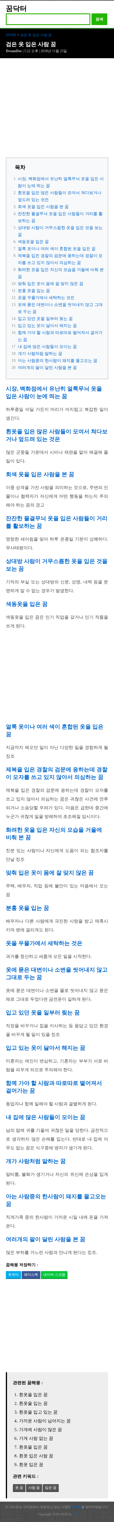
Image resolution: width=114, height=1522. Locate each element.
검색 (99, 19)
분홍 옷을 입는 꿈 (34, 290)
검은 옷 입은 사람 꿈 (36, 35)
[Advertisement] (57, 109)
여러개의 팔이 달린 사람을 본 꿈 (47, 367)
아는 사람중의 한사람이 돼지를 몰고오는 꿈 (57, 360)
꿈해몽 (76, 1507)
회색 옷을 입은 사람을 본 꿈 (43, 207)
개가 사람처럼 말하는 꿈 (40, 353)
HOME (11, 35)
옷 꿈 (19, 1488)
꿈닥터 (16, 8)
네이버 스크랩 (54, 1275)
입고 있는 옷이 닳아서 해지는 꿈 (47, 325)
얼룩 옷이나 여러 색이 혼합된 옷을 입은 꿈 (57, 249)
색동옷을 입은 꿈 (33, 242)
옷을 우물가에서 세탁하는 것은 (46, 297)
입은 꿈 (50, 1488)
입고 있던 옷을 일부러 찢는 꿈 (45, 318)
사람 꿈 (34, 1488)
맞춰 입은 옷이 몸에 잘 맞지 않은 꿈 (50, 283)
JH (74, 1514)
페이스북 (31, 1275)
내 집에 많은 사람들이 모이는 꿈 (47, 346)
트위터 (13, 1275)
